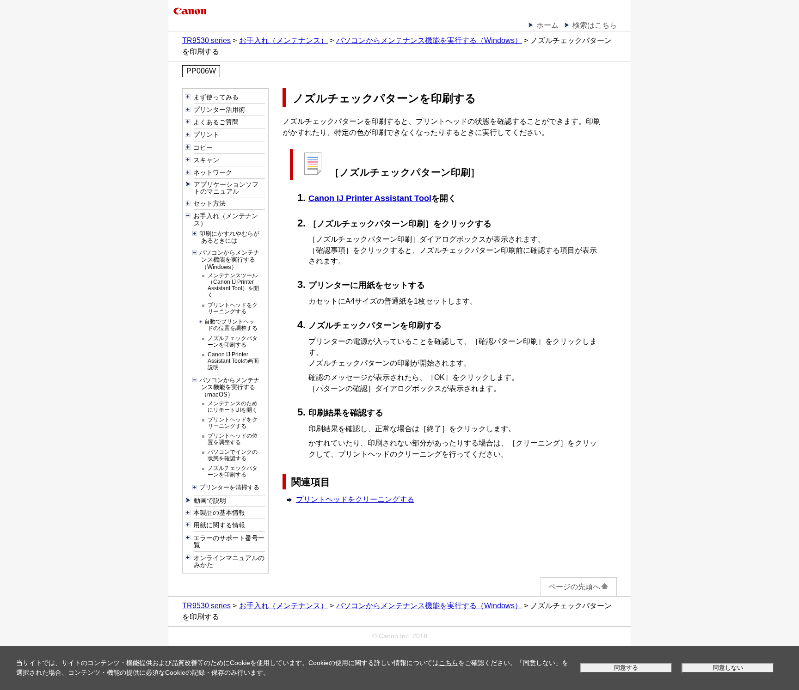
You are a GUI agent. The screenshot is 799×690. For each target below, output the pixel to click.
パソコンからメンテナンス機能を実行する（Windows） (429, 40)
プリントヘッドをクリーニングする (355, 499)
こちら (448, 662)
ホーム (547, 25)
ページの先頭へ (574, 587)
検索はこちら (594, 25)
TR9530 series (206, 40)
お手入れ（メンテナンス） (283, 40)
